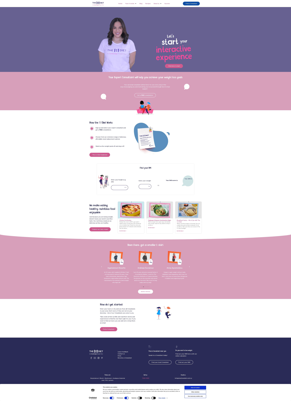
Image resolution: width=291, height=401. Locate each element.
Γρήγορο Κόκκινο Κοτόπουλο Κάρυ (159, 220)
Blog (140, 3)
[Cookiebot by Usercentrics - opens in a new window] (93, 398)
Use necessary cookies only (195, 396)
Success (167, 3)
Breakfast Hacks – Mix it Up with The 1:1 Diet (188, 221)
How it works (129, 3)
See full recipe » (122, 230)
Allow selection (195, 392)
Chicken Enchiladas (125, 220)
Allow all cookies (195, 387)
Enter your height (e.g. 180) (118, 181)
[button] (101, 266)
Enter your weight (145, 181)
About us (156, 3)
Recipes (148, 3)
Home (120, 3)
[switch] (126, 398)
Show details (162, 398)
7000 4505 (145, 378)
